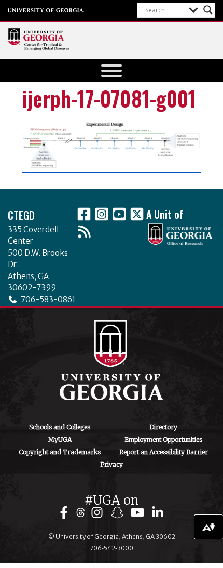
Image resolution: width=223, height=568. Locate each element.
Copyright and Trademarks (60, 452)
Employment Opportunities (163, 439)
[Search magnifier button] (208, 10)
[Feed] (84, 231)
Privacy (111, 464)
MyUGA (60, 439)
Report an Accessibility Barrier (163, 452)
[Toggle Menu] (111, 70)
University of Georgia (46, 10)
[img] (66, 513)
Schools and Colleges (59, 427)
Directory (163, 427)
